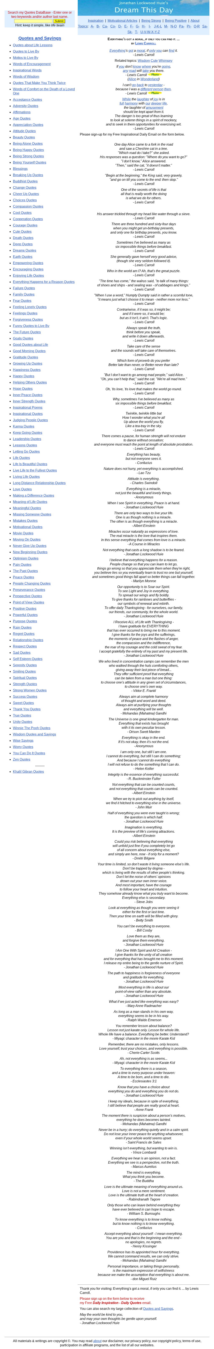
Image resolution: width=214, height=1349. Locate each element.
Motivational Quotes (27, 527)
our (147, 103)
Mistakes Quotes (25, 520)
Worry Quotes (23, 747)
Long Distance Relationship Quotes (39, 483)
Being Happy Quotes (28, 150)
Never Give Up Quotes (29, 546)
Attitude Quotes (24, 131)
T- (136, 32)
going (166, 66)
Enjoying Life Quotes (28, 275)
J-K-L (158, 26)
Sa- (205, 26)
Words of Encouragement (32, 64)
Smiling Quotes (24, 671)
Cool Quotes (22, 212)
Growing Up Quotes (27, 363)
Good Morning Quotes (29, 351)
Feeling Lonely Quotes (30, 307)
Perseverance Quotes (29, 590)
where (146, 66)
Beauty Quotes (24, 137)
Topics (83, 26)
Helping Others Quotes (30, 382)
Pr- (189, 26)
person (158, 89)
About (195, 20)
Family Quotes (23, 294)
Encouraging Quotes (28, 269)
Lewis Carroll (145, 43)
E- (126, 26)
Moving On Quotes (27, 539)
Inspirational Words (27, 70)
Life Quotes (21, 458)
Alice (132, 79)
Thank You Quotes (27, 709)
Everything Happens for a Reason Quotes (44, 282)
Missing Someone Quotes (32, 514)
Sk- (129, 32)
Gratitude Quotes (25, 357)
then (167, 89)
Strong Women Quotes (30, 690)
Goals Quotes (23, 338)
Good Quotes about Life (30, 344)
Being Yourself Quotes (29, 162)
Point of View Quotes (28, 602)
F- (131, 26)
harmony (131, 103)
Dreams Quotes (24, 250)
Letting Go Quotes (26, 451)
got (131, 50)
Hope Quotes (23, 388)
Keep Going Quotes (27, 432)
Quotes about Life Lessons (32, 45)
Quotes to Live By (26, 51)
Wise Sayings (23, 740)
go (134, 85)
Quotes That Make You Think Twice (39, 83)
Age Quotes (22, 118)
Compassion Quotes (28, 206)
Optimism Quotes (25, 558)
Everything (117, 50)
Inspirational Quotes (28, 414)
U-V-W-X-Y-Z (150, 32)
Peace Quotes (23, 577)
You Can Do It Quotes (29, 753)
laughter (143, 99)
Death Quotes (23, 238)
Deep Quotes (23, 244)
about (97, 1341)
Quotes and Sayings (39, 38)
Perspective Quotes (27, 596)
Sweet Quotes (23, 703)
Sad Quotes (22, 652)
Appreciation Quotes (28, 125)
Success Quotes (25, 696)
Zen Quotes (21, 759)
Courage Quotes (25, 225)
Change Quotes (24, 187)
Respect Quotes (25, 646)
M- (166, 26)
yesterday (155, 85)
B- (98, 26)
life (164, 103)
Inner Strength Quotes (29, 401)
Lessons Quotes (25, 445)
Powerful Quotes (25, 615)
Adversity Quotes (25, 106)
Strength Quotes (25, 684)
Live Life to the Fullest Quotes (35, 470)
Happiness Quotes (27, 370)
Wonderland (149, 79)
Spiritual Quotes (25, 678)
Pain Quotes (22, 564)
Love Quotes (22, 489)
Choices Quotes (25, 200)
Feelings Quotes (25, 313)
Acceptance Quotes (27, 99)
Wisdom (144, 60)
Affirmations (22, 112)
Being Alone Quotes (28, 143)
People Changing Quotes (32, 583)
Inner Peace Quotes (27, 395)
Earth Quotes (22, 256)
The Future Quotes (27, 332)
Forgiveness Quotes (28, 319)
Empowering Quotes (28, 263)
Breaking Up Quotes (28, 175)
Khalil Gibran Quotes (28, 771)
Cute (154, 60)
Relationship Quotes (28, 640)
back (140, 85)
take (146, 70)
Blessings (20, 169)
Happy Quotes (23, 376)
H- (143, 26)
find (171, 50)
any (125, 70)
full (122, 103)
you (159, 50)
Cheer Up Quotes (26, 194)
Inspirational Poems (27, 407)
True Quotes (22, 715)
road (132, 70)
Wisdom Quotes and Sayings (34, 734)
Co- (113, 26)
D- (120, 26)
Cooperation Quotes (28, 219)
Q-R (197, 26)
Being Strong (151, 20)
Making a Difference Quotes (33, 495)
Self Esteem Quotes (27, 659)
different (146, 89)
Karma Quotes (23, 426)
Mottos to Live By (25, 57)
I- (150, 26)
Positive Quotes (24, 608)
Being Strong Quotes (28, 156)
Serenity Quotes (25, 665)
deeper (156, 103)
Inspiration (95, 20)
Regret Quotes (23, 634)
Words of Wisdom (26, 76)
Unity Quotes (22, 722)
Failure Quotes (24, 288)
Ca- (105, 26)
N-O (174, 26)
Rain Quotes (22, 627)
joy (156, 99)
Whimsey (165, 60)
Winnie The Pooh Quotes (31, 728)
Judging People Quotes (30, 420)
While (126, 99)
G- (137, 26)
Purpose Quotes (25, 621)
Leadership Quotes (27, 439)
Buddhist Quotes (25, 181)
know (137, 66)
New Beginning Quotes (30, 552)
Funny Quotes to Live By (31, 326)
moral (141, 50)
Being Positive (176, 20)
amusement (154, 107)
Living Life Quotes (26, 476)
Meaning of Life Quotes (30, 502)
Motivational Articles (122, 20)
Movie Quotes (23, 533)
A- (92, 26)
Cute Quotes (22, 231)
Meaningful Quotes (27, 508)
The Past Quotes (25, 571)
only (152, 50)
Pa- (181, 26)
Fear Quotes (22, 300)
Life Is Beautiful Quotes (30, 464)
